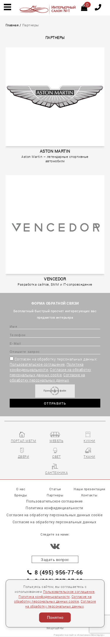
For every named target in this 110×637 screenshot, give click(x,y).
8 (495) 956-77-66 (59, 572)
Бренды (20, 495)
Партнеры (55, 495)
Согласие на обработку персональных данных (55, 521)
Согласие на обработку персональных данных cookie (54, 514)
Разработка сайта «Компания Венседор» (79, 634)
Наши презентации (89, 489)
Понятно (55, 617)
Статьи (55, 489)
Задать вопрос (55, 559)
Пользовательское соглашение (37, 364)
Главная (12, 25)
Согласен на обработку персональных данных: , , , (54, 369)
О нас (21, 489)
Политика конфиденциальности (44, 597)
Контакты (89, 495)
